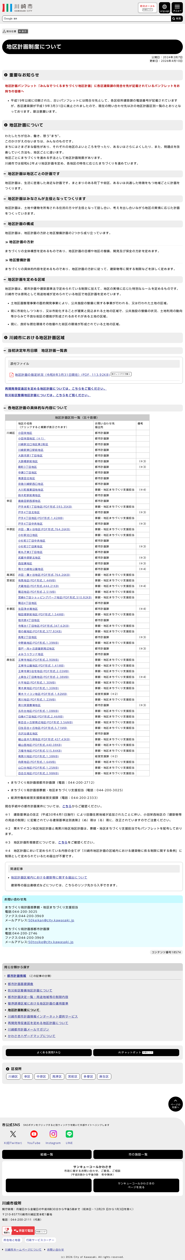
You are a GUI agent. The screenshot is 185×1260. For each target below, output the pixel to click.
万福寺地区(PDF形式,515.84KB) (40, 750)
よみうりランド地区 (31, 654)
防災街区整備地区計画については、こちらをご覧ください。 (48, 395)
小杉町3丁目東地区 (30, 546)
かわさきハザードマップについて (32, 1036)
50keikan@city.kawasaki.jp (51, 920)
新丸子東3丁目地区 (30, 552)
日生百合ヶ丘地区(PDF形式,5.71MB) (42, 728)
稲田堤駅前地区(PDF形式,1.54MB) (41, 614)
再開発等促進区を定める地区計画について (38, 1023)
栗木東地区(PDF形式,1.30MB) (38, 688)
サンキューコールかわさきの (136, 1185)
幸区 (27, 1076)
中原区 (41, 1076)
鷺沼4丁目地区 (27, 603)
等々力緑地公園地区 (31, 569)
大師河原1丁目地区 (30, 455)
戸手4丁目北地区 (29, 512)
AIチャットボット (135, 1052)
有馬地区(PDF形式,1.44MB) (37, 580)
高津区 (57, 1076)
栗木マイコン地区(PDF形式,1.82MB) (42, 694)
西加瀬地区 (25, 563)
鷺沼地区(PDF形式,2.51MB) (37, 592)
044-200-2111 (21, 1219)
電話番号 (49, 1185)
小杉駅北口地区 (28, 535)
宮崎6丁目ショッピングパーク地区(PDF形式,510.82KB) (55, 597)
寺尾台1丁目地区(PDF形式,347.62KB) (43, 626)
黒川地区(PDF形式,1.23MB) (37, 699)
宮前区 (73, 1076)
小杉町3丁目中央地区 (32, 540)
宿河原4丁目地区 (29, 620)
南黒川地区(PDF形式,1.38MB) (38, 756)
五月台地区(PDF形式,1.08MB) (38, 711)
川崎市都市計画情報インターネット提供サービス (43, 1016)
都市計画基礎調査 (20, 984)
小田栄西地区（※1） (32, 438)
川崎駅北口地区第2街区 (33, 444)
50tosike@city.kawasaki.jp (51, 942)
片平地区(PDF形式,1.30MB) (37, 682)
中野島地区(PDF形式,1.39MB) (38, 643)
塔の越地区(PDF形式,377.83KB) (40, 631)
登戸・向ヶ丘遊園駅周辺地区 (36, 648)
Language (164, 11)
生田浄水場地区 (28, 609)
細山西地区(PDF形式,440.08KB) (40, 745)
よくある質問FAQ (49, 1052)
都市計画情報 (16, 975)
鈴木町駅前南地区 (29, 495)
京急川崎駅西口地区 (31, 484)
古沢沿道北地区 (28, 733)
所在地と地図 (12, 1240)
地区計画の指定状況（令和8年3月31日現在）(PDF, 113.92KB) (73, 374)
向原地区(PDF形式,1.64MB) (37, 762)
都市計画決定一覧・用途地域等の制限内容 (38, 997)
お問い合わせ (55, 1249)
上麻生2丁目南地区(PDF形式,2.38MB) (43, 677)
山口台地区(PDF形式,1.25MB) (38, 767)
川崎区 (13, 1076)
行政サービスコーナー (40, 1240)
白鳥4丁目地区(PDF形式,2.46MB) (41, 716)
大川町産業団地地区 (31, 489)
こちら (63, 842)
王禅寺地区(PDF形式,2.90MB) (38, 660)
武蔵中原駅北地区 (29, 557)
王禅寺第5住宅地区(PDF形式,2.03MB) (43, 671)
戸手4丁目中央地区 (30, 523)
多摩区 (88, 1076)
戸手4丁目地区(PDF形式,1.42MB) (41, 518)
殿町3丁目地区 (27, 467)
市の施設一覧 (138, 1154)
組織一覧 (46, 1154)
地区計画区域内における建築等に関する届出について (49, 877)
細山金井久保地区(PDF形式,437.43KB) (44, 739)
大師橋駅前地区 (28, 461)
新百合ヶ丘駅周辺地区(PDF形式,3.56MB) (45, 722)
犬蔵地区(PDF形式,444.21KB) (38, 586)
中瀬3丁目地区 (27, 472)
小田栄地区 (25, 433)
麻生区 (104, 1076)
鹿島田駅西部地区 (29, 501)
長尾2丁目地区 (27, 637)
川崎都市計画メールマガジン (28, 1029)
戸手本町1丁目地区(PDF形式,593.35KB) (45, 506)
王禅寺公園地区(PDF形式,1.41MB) (41, 665)
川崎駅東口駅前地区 (31, 450)
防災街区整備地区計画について (30, 990)
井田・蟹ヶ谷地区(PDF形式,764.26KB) (44, 529)
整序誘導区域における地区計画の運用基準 (38, 1003)
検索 (178, 18)
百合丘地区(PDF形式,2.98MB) (38, 773)
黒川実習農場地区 (29, 705)
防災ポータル (147, 7)
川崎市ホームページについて (23, 1249)
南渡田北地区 (26, 478)
